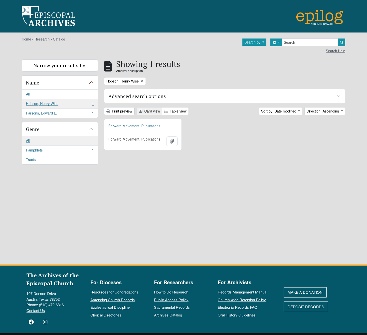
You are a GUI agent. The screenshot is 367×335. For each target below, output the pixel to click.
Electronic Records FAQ (237, 307)
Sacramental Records (172, 307)
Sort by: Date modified (279, 111)
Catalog (59, 39)
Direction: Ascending (323, 111)
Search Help (335, 50)
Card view (151, 111)
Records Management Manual (242, 291)
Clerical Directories (105, 315)
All (28, 94)
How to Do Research (171, 291)
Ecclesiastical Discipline (110, 307)
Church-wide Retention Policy (242, 299)
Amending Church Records (112, 299)
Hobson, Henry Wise (60, 104)
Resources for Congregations (114, 291)
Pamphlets (60, 151)
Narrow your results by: (60, 65)
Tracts (60, 160)
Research (42, 39)
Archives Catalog (168, 315)
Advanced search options (137, 96)
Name (32, 82)
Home (26, 39)
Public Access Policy (171, 299)
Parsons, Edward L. (60, 114)
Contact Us (35, 310)
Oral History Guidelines (237, 315)
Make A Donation (305, 292)
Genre (32, 129)
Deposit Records (306, 306)
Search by (252, 42)
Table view (177, 111)
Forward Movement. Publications (134, 125)
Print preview (121, 111)
